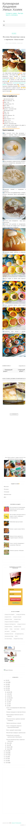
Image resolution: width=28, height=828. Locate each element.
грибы (11, 629)
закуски (23, 629)
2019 (6, 750)
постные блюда (8, 638)
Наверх (22, 825)
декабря (9, 692)
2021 (6, 688)
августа (8, 699)
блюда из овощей (17, 616)
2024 (6, 682)
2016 (6, 756)
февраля (9, 747)
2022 (6, 686)
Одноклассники (7, 494)
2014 (6, 760)
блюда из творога (21, 624)
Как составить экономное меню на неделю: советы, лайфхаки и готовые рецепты (18, 516)
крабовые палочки (9, 633)
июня (8, 703)
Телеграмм (6, 491)
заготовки (16, 629)
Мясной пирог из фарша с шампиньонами (16, 732)
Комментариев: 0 (7, 365)
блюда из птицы (8, 619)
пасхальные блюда (9, 636)
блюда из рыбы (17, 619)
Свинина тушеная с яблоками (17, 550)
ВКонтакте (6, 486)
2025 (6, 680)
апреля (8, 743)
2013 (6, 762)
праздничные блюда (18, 638)
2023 (6, 684)
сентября (9, 697)
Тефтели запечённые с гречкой (13, 723)
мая (8, 705)
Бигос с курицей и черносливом (13, 730)
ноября (8, 694)
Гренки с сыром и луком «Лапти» (17, 529)
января (8, 749)
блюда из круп (8, 616)
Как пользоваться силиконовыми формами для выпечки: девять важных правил (17, 509)
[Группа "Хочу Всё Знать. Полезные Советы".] (12, 650)
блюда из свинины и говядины (11, 621)
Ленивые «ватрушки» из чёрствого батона (16, 712)
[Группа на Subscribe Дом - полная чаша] (9, 662)
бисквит (14, 33)
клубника (13, 631)
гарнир (6, 629)
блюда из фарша (8, 626)
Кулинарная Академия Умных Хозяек (12, 6)
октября (8, 696)
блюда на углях (17, 626)
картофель (7, 631)
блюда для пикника (20, 614)
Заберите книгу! (15, 599)
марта (8, 745)
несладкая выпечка (19, 633)
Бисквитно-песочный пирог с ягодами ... (12, 402)
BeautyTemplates (16, 823)
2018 (6, 752)
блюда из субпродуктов (10, 624)
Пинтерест (6, 489)
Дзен (5, 497)
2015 (6, 758)
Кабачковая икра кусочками (16, 521)
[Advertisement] (15, 790)
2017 (6, 754)
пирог (16, 636)
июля (8, 701)
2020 (6, 690)
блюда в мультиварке (9, 614)
